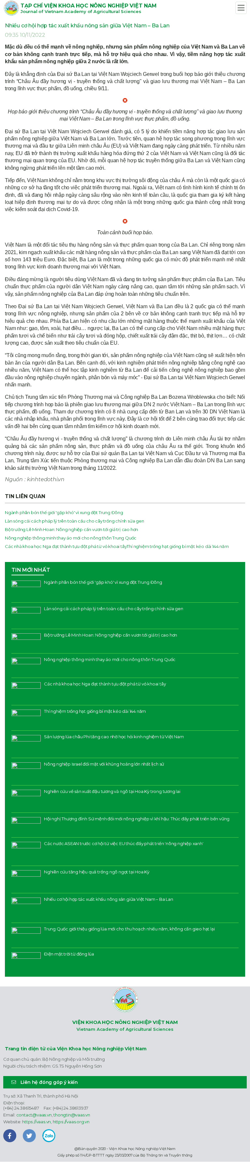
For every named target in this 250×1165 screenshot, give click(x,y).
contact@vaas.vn (34, 1114)
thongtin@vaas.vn (71, 1114)
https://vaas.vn (36, 1121)
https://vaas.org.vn (71, 1121)
